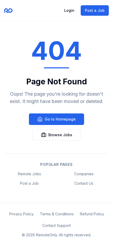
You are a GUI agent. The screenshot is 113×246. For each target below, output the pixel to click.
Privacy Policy (21, 214)
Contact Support (56, 225)
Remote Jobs (29, 174)
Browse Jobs (60, 135)
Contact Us (83, 183)
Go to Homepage (60, 119)
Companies (84, 174)
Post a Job (95, 10)
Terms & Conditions (57, 214)
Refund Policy (92, 214)
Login (69, 10)
